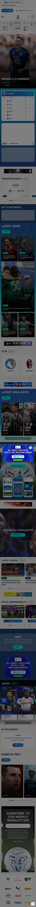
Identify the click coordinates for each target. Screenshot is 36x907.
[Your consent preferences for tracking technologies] (33, 904)
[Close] (30, 447)
